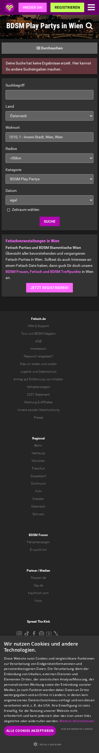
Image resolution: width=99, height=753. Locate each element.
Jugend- (26, 371)
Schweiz (38, 514)
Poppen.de (38, 578)
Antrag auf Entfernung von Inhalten (38, 379)
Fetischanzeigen (38, 542)
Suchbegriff (15, 85)
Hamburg (38, 453)
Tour (24, 333)
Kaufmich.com (38, 593)
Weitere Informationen (76, 721)
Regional (38, 438)
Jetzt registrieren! (49, 288)
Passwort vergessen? (38, 356)
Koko (38, 601)
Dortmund (38, 483)
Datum (11, 190)
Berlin (38, 445)
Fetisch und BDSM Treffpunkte (55, 271)
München (38, 461)
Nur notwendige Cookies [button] (77, 728)
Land (10, 106)
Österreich (38, 506)
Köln (38, 491)
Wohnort (13, 127)
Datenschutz (47, 371)
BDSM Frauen (17, 271)
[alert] (49, 694)
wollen (52, 364)
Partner (32, 570)
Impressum (38, 349)
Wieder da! (33, 7)
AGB (38, 341)
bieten (36, 364)
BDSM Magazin (45, 333)
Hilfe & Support (38, 326)
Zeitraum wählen (25, 209)
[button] (49, 744)
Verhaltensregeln (38, 387)
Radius (11, 148)
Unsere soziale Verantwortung (38, 410)
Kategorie (13, 170)
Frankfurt (38, 468)
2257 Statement (38, 394)
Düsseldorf (38, 476)
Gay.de (38, 585)
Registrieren (67, 7)
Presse (38, 417)
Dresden (38, 499)
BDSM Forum (38, 535)
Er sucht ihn (38, 550)
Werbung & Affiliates (38, 402)
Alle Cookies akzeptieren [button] (30, 730)
